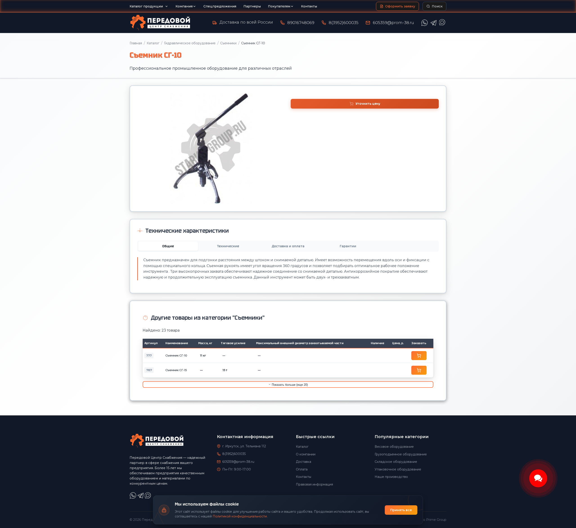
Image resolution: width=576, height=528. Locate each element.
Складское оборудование (396, 462)
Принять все (401, 510)
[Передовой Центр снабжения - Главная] (160, 23)
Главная (136, 43)
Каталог (153, 43)
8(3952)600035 (343, 22)
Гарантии (348, 246)
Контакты (309, 6)
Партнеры (252, 6)
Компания (184, 6)
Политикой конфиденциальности (240, 516)
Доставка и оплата (288, 246)
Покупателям (279, 6)
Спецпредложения (219, 6)
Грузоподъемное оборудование (401, 454)
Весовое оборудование (394, 447)
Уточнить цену (368, 104)
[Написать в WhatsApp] (424, 22)
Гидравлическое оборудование (190, 43)
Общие (168, 246)
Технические (228, 246)
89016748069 (300, 22)
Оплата (302, 469)
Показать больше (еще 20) (289, 384)
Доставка (303, 462)
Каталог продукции (146, 6)
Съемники (228, 43)
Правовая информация (314, 484)
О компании (305, 454)
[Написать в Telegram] (433, 22)
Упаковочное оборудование (398, 469)
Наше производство (391, 477)
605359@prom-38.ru (393, 22)
